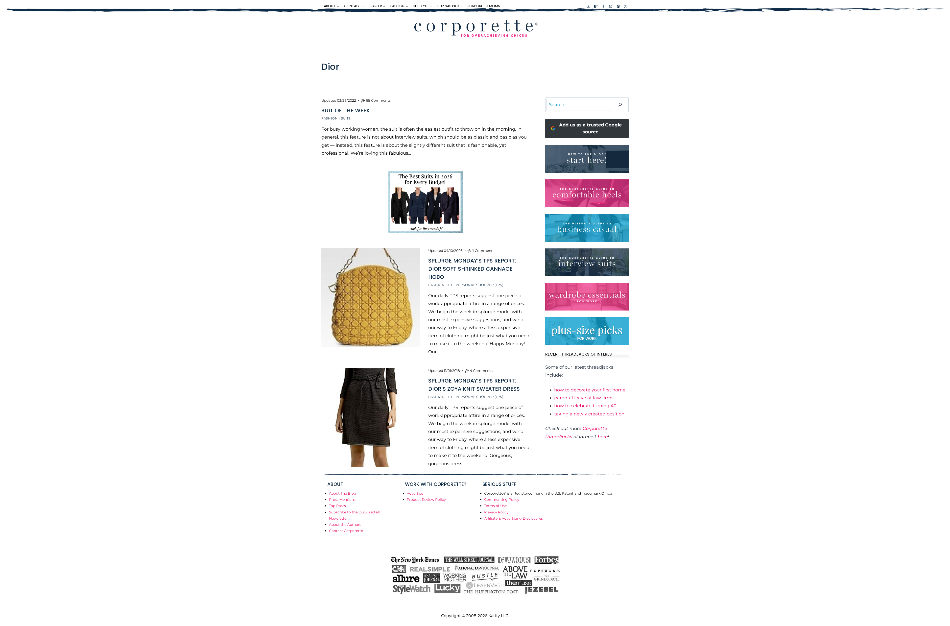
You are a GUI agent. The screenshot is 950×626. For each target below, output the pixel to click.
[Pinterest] (618, 6)
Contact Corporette (346, 531)
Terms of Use (495, 506)
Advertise (415, 493)
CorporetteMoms (483, 5)
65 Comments (378, 100)
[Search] (620, 105)
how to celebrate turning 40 (585, 406)
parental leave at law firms (584, 398)
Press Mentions (342, 499)
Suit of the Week (345, 110)
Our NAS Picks (449, 5)
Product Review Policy (426, 499)
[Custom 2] (596, 6)
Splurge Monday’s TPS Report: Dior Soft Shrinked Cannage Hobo (472, 269)
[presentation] (370, 297)
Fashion (329, 118)
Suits (346, 118)
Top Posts (337, 506)
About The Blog (342, 493)
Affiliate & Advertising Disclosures (513, 518)
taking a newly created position (589, 414)
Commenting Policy (501, 499)
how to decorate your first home (589, 390)
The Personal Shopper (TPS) (475, 285)
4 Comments (481, 370)
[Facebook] (603, 6)
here (603, 436)
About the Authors (345, 524)
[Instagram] (610, 6)
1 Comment (483, 250)
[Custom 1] (588, 6)
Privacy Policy (496, 512)
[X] (625, 6)
